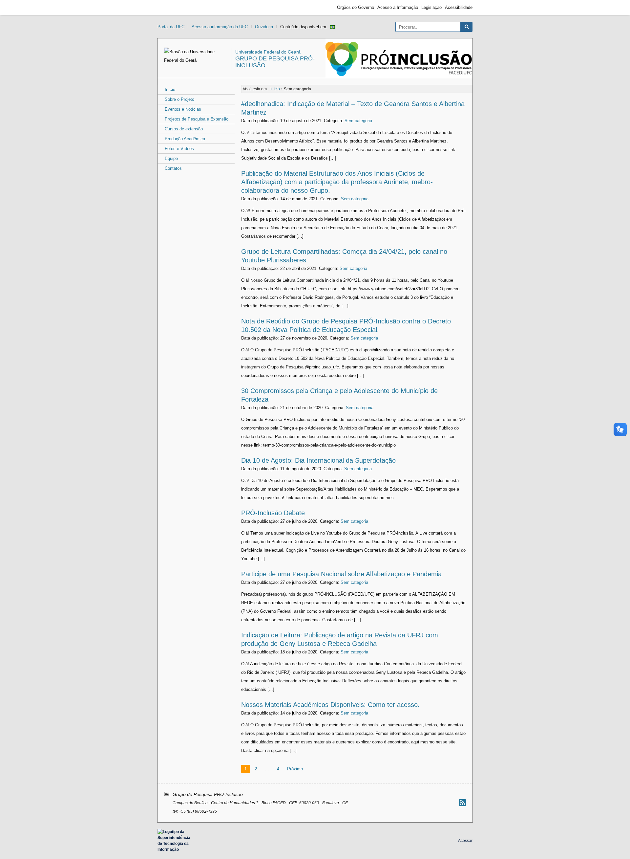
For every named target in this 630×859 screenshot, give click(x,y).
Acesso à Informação (397, 7)
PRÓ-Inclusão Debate (273, 513)
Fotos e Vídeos (179, 148)
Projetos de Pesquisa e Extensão (196, 119)
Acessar (465, 840)
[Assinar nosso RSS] (462, 802)
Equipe (171, 158)
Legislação (431, 7)
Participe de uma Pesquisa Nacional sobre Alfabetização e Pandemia (341, 574)
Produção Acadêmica (185, 138)
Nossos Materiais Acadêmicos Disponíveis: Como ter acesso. (330, 704)
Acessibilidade (458, 7)
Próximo (295, 768)
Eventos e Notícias (183, 109)
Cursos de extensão (184, 128)
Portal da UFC (171, 26)
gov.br (169, 7)
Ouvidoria (264, 26)
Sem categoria (358, 120)
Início (170, 89)
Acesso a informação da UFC (220, 26)
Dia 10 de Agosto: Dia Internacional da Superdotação (318, 460)
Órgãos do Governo (355, 7)
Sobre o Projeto (179, 99)
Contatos (173, 168)
